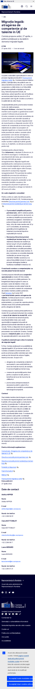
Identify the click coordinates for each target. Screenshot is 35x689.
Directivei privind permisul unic (19, 201)
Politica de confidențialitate (11, 633)
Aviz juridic (5, 637)
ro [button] (22, 6)
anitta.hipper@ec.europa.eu (11, 509)
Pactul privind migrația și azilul (12, 479)
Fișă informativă (7, 471)
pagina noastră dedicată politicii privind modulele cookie (18, 658)
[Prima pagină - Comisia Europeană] (6, 6)
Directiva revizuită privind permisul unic (15, 457)
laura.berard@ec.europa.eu (11, 561)
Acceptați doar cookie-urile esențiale (21, 684)
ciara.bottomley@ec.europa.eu (12, 535)
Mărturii (4, 475)
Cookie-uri (5, 629)
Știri (5, 16)
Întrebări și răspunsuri (9, 467)
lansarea (9, 293)
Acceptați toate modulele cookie (21, 678)
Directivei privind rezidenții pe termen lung (17, 204)
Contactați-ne (6, 618)
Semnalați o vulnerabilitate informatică (15, 621)
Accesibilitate (6, 641)
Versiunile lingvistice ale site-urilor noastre (16, 625)
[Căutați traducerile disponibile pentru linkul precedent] (14, 80)
